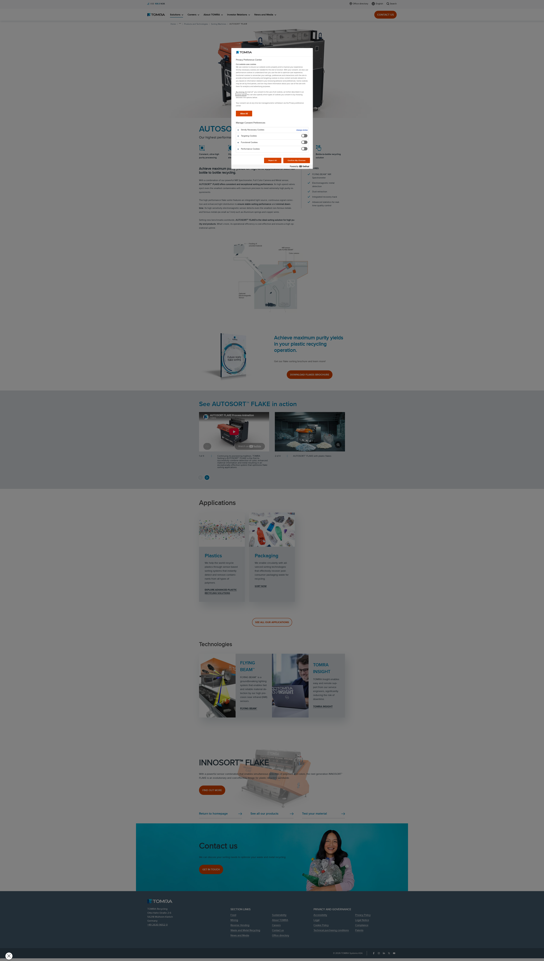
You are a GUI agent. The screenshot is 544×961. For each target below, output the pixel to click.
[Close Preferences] (8, 956)
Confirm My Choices (296, 160)
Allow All (244, 113)
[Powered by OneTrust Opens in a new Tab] (300, 167)
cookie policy (241, 94)
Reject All (272, 160)
